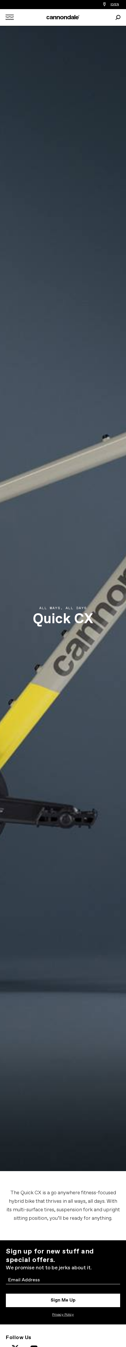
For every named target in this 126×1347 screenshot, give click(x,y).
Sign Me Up (63, 1300)
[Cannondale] (63, 17)
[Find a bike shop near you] (104, 4)
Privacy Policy (63, 1314)
